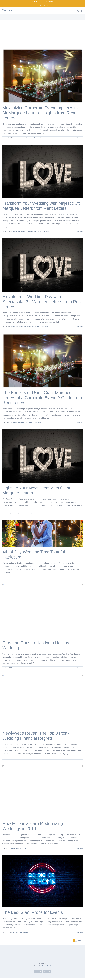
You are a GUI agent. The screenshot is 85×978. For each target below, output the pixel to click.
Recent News (31, 758)
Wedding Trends (45, 231)
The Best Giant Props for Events (32, 912)
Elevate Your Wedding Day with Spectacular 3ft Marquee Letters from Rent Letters (42, 301)
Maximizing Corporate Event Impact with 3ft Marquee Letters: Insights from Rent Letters (40, 112)
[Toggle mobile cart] (78, 11)
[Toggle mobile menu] (82, 11)
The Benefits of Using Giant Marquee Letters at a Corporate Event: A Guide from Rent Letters (42, 397)
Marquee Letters (38, 137)
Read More (80, 137)
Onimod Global (46, 966)
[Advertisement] (42, 32)
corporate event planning (20, 137)
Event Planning (30, 137)
